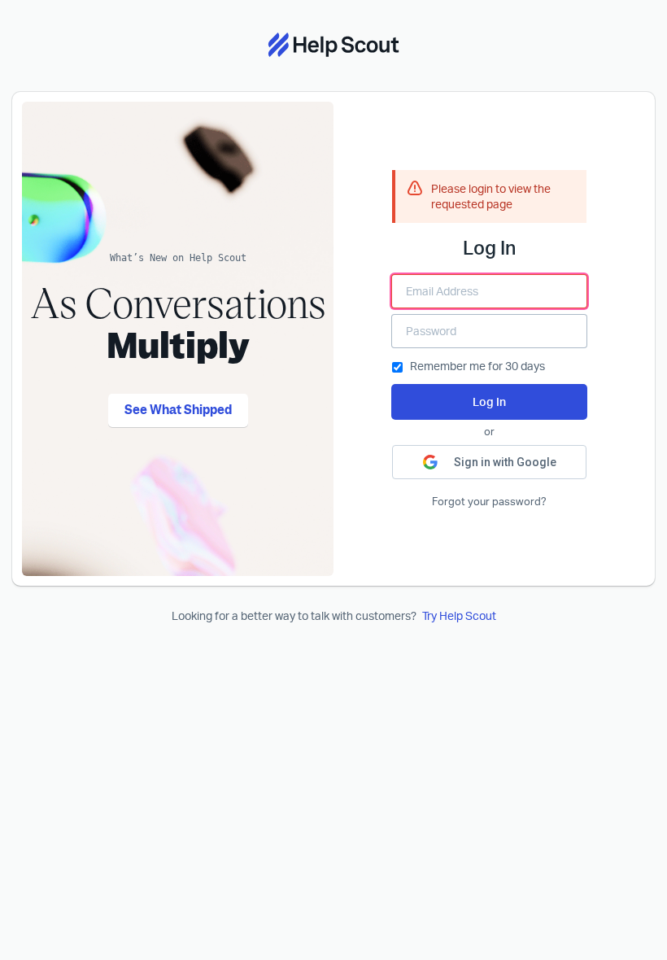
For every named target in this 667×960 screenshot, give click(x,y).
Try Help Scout (459, 615)
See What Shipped (178, 410)
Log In (489, 401)
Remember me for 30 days (477, 366)
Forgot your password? (489, 501)
